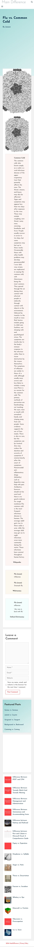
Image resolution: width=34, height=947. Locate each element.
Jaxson (8, 27)
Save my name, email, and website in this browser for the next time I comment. (17, 685)
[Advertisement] (17, 46)
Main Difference (14, 2)
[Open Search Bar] (32, 2)
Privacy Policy (24, 943)
